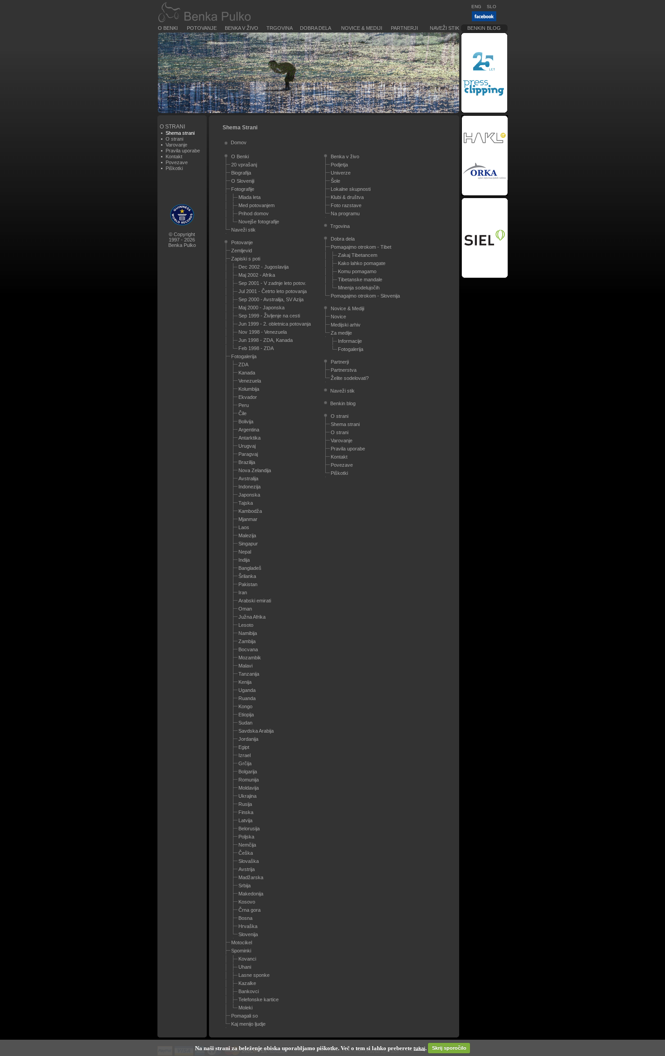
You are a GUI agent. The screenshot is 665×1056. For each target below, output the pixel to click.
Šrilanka (247, 576)
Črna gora (249, 910)
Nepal (244, 551)
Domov (239, 142)
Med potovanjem (256, 205)
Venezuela (249, 381)
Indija (244, 560)
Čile (242, 413)
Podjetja (339, 164)
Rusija (245, 804)
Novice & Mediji (361, 28)
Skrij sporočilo (449, 1048)
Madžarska (250, 877)
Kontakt (174, 156)
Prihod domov (253, 213)
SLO (491, 6)
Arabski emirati (254, 600)
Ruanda (247, 698)
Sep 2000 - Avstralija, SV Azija (271, 299)
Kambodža (250, 511)
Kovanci (247, 958)
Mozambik (249, 657)
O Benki (168, 28)
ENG (476, 6)
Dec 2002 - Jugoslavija (263, 267)
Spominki (241, 950)
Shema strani (345, 424)
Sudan (245, 722)
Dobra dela (315, 28)
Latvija (245, 820)
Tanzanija (248, 674)
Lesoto (245, 625)
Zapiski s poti (245, 258)
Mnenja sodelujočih (359, 287)
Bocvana (248, 649)
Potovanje (202, 28)
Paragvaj (248, 454)
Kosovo (246, 901)
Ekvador (247, 397)
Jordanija (248, 739)
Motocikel (241, 942)
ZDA (243, 364)
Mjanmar (247, 519)
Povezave (177, 162)
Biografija (241, 172)
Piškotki (174, 168)
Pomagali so (244, 1015)
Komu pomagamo (357, 271)
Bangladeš (249, 568)
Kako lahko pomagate (361, 263)
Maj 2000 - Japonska (261, 307)
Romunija (248, 779)
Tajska (245, 503)
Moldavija (248, 788)
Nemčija (247, 845)
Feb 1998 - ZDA (256, 348)
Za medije (341, 333)
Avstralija (248, 478)
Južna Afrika (252, 617)
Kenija (245, 682)
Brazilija (246, 462)
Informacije (350, 341)
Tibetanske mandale (360, 279)
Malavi (245, 665)
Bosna (245, 918)
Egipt (243, 747)
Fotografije (242, 189)
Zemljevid (241, 250)
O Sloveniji (242, 181)
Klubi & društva (347, 197)
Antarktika (249, 437)
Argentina (248, 429)
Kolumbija (248, 389)
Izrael (244, 755)
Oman (245, 608)
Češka (245, 853)
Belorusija (249, 828)
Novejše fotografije (258, 221)
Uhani (244, 967)
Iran (242, 592)
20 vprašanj (244, 164)
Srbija (244, 885)
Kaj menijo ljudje (248, 1024)
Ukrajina (247, 796)
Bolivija (245, 421)
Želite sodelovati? (350, 378)
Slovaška (248, 861)
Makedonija (250, 893)
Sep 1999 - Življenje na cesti (269, 315)
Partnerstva (343, 370)
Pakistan (247, 584)
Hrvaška (247, 926)
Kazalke (247, 983)
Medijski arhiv (346, 324)
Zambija (247, 641)
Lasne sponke (254, 975)
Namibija (247, 633)
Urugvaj (247, 446)
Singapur (248, 543)
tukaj (419, 1048)
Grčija (245, 763)
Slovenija (248, 934)
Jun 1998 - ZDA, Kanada (265, 340)
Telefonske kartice (258, 999)
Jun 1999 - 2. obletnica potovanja (274, 324)
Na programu (345, 213)
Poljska (246, 836)
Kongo (245, 706)
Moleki (245, 1007)
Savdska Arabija (256, 731)
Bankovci (248, 991)
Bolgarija (247, 771)
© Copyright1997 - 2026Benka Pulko (182, 240)
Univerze (341, 172)
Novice (338, 316)
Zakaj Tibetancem (357, 255)
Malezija (247, 535)
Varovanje (176, 144)
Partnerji (404, 28)
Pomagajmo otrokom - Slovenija (365, 295)
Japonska (249, 494)
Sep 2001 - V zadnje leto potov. (272, 283)
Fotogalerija (243, 356)
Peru (243, 405)
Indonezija (249, 486)
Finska (245, 812)
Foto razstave (346, 205)
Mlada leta (249, 197)
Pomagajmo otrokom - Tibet (361, 247)
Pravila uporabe (183, 150)
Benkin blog (484, 28)
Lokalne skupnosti (350, 189)
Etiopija (246, 714)
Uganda (247, 690)
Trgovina (279, 28)
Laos (243, 527)
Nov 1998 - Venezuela (262, 332)
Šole (335, 181)
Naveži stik (444, 28)
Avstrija (246, 869)
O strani (174, 139)
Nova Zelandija (254, 470)
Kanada (246, 372)
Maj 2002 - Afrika (256, 275)
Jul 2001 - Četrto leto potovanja (272, 291)
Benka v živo (241, 28)
